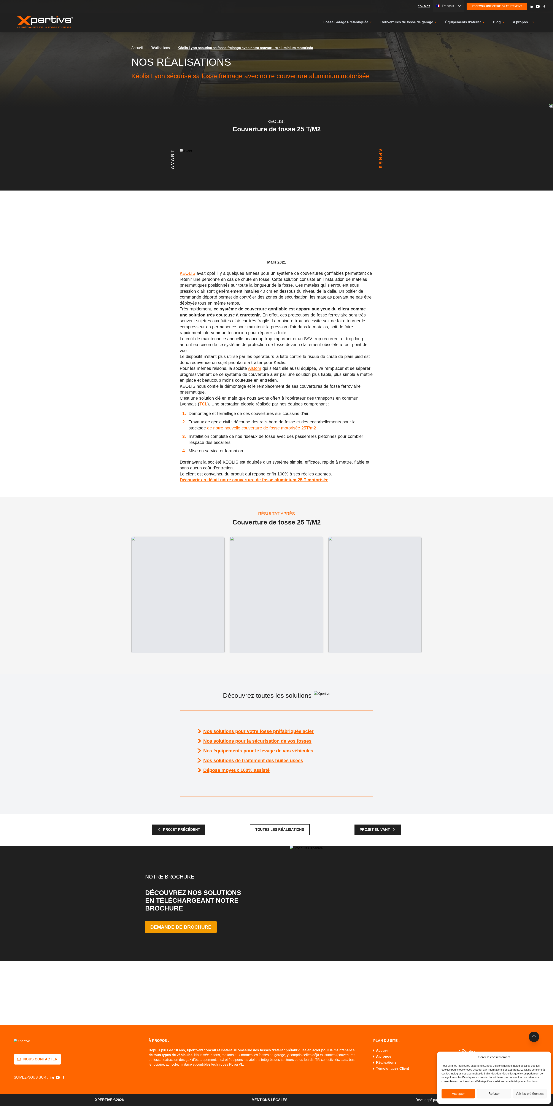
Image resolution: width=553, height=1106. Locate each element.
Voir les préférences (530, 1093)
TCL (203, 404)
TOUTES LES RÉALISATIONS (279, 829)
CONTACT (424, 6)
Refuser (494, 1093)
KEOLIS (187, 273)
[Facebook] (544, 6)
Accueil (137, 48)
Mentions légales (270, 1100)
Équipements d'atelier (463, 22)
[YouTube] (538, 6)
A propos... (522, 22)
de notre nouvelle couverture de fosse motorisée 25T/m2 (261, 428)
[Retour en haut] (534, 1037)
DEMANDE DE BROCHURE (180, 927)
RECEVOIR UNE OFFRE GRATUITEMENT (497, 6)
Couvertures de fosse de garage (406, 22)
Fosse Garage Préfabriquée (345, 22)
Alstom (254, 368)
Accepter (458, 1093)
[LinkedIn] (531, 6)
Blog (497, 22)
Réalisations (160, 48)
